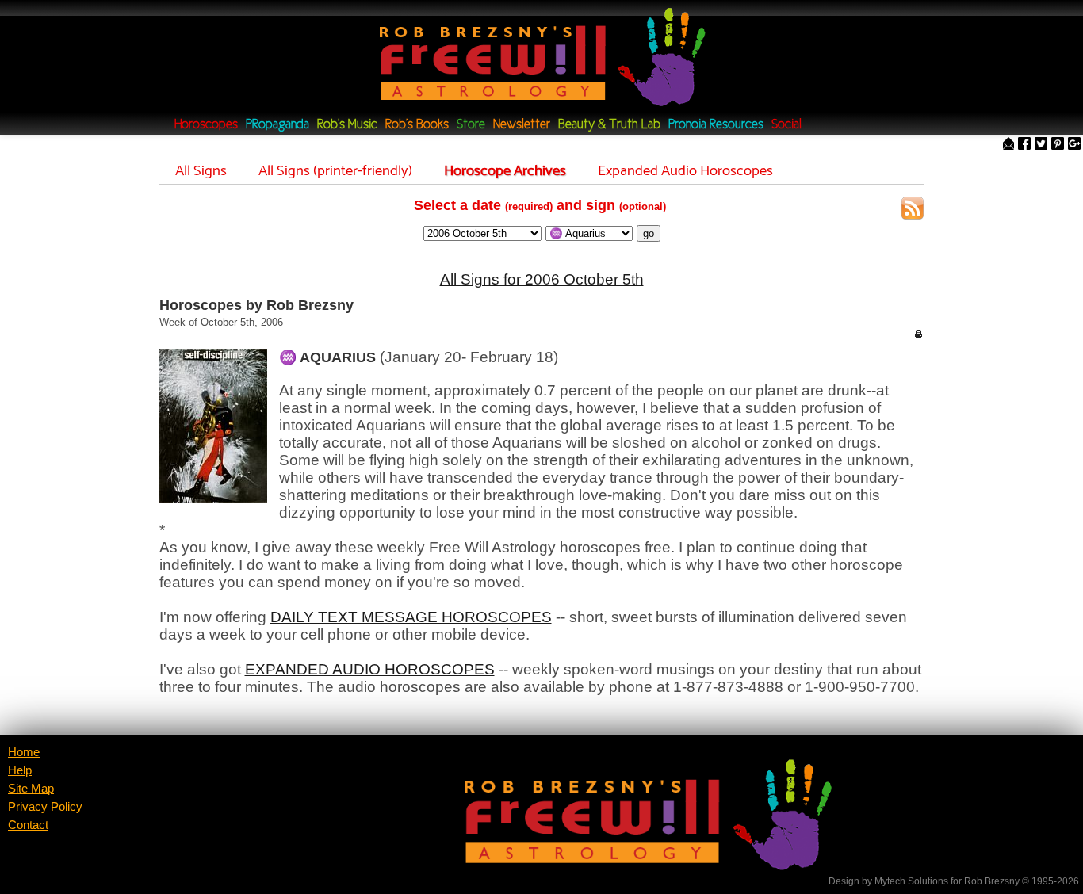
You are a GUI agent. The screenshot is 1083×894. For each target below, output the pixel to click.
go (648, 233)
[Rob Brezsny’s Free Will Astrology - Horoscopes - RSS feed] (912, 210)
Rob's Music (347, 125)
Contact (28, 825)
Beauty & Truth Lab (609, 125)
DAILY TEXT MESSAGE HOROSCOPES (411, 617)
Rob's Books (417, 125)
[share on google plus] (1074, 144)
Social (786, 125)
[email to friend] (1008, 144)
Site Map (31, 788)
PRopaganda (277, 125)
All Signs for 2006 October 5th (542, 279)
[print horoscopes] (918, 333)
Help (20, 770)
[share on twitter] (1041, 144)
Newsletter (521, 125)
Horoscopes (206, 125)
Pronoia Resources (715, 125)
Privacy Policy (45, 806)
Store (471, 125)
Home (24, 752)
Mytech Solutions (911, 881)
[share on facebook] (1024, 144)
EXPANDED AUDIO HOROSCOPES (370, 669)
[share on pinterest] (1057, 144)
